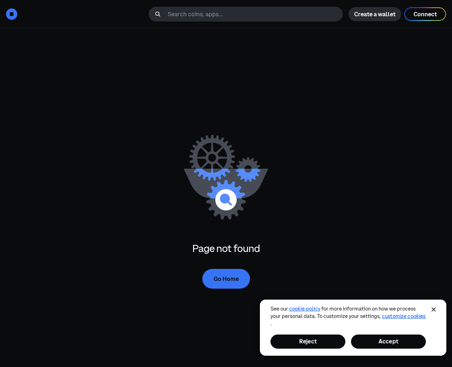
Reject (308, 341)
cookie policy (304, 309)
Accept (388, 341)
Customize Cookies (404, 316)
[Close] (433, 309)
